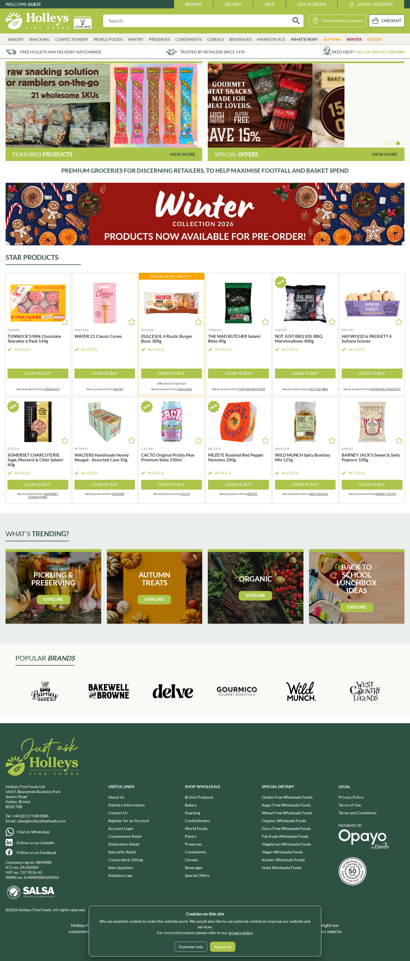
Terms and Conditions (358, 812)
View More (182, 154)
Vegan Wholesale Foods (282, 852)
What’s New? (304, 39)
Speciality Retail (122, 852)
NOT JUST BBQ (318, 389)
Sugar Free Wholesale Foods (286, 805)
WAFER (118, 389)
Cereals (191, 859)
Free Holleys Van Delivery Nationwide (61, 51)
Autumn (332, 39)
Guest (34, 4)
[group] (104, 105)
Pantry (191, 836)
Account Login (120, 828)
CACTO (185, 493)
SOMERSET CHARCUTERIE (43, 495)
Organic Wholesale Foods (284, 820)
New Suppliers (120, 867)
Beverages (193, 867)
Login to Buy (38, 373)
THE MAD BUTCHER (252, 389)
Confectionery (197, 820)
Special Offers (197, 875)
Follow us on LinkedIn (35, 842)
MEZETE (251, 493)
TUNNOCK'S (51, 389)
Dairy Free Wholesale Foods (286, 828)
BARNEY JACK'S (385, 493)
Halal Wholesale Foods (282, 867)
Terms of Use (350, 805)
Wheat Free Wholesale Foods (287, 812)
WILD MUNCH (318, 493)
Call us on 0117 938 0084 (379, 51)
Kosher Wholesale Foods (283, 859)
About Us (116, 797)
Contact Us (117, 812)
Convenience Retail (125, 836)
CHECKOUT (391, 20)
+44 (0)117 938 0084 (31, 815)
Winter (354, 39)
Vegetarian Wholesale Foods (286, 844)
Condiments (195, 852)
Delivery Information (126, 805)
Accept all (222, 947)
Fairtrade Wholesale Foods (285, 836)
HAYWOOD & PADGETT (385, 389)
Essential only (191, 947)
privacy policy (240, 932)
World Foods (196, 828)
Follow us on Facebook (36, 852)
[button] (190, 143)
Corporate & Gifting (125, 859)
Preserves (193, 844)
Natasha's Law (120, 875)
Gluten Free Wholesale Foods (287, 797)
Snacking (192, 812)
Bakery (191, 805)
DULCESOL (185, 389)
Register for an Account (128, 820)
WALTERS (118, 493)
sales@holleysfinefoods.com (41, 820)
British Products (199, 797)
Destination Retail (123, 844)
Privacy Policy (351, 797)
